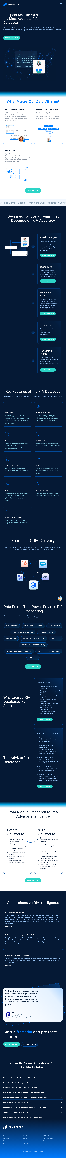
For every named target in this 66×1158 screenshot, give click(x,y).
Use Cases (6, 1138)
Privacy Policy (47, 1140)
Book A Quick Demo (11, 37)
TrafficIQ (25, 1138)
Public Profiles (47, 1135)
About (5, 1143)
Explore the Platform (29, 1044)
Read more (8, 926)
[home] (11, 4)
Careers (25, 1140)
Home (5, 1135)
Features (25, 1135)
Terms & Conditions (48, 1138)
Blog (4, 1140)
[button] (61, 4)
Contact (25, 1143)
